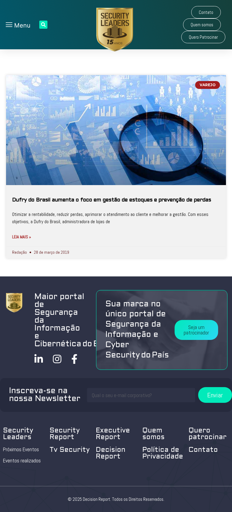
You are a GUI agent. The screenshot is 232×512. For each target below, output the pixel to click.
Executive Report (113, 434)
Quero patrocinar (207, 434)
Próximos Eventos (21, 449)
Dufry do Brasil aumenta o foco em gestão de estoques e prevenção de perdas (111, 200)
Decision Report (110, 453)
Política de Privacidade (162, 453)
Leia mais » (21, 237)
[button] (206, 12)
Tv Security (70, 450)
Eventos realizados (22, 460)
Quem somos (153, 434)
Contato (203, 450)
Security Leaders (18, 434)
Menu (21, 25)
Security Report (65, 434)
